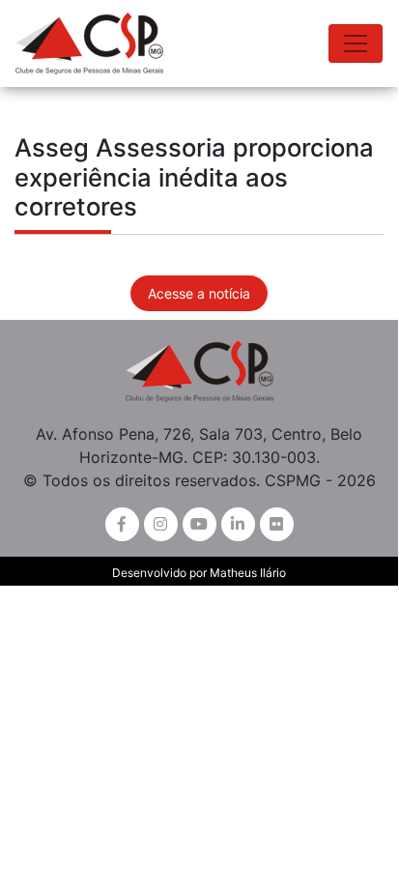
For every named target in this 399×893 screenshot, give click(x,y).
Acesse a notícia (199, 293)
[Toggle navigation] (355, 43)
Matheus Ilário (248, 572)
